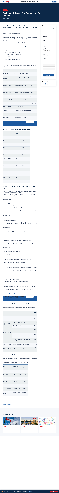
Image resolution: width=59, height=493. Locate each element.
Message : (45, 56)
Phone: (44, 44)
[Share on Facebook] (43, 84)
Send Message (48, 75)
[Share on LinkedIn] (45, 84)
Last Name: (45, 36)
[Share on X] (48, 84)
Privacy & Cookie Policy (29, 491)
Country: (44, 48)
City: (44, 52)
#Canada (4, 404)
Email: (44, 40)
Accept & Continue (53, 491)
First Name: (45, 32)
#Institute (9, 404)
